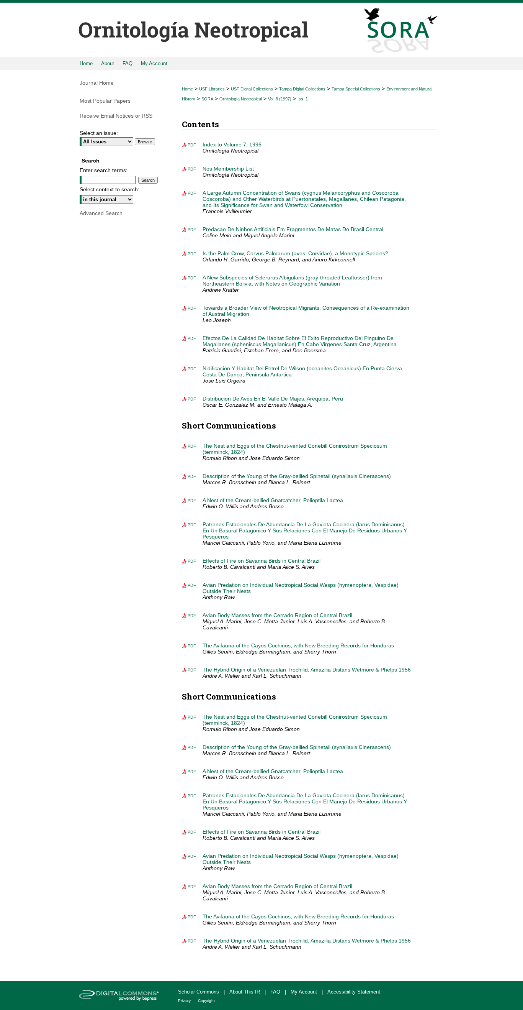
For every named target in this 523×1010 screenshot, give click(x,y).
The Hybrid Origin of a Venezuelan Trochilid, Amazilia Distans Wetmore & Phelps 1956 (307, 670)
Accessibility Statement (353, 992)
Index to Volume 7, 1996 (232, 144)
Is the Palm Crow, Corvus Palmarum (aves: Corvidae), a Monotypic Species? (295, 253)
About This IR (245, 992)
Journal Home (97, 83)
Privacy (185, 1001)
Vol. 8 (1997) (279, 99)
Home (187, 89)
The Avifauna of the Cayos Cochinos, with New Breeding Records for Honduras (298, 645)
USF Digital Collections (252, 89)
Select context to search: (109, 189)
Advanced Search (101, 213)
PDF (192, 145)
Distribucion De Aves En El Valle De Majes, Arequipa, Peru (273, 399)
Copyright (206, 1001)
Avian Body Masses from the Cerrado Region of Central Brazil (277, 615)
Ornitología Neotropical (240, 99)
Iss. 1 (302, 99)
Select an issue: (99, 133)
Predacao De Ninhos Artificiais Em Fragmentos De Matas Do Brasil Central (293, 229)
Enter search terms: (103, 170)
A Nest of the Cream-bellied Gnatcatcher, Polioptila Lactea (273, 500)
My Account (305, 992)
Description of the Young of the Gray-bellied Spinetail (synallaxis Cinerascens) (297, 476)
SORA (207, 99)
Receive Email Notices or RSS (116, 116)
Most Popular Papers (105, 101)
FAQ (276, 992)
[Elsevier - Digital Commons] (120, 995)
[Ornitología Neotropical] (261, 28)
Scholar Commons (199, 992)
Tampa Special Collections (356, 89)
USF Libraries (212, 89)
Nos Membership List (228, 169)
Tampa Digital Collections (302, 89)
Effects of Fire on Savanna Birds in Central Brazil (261, 561)
